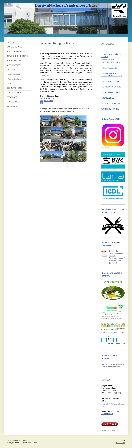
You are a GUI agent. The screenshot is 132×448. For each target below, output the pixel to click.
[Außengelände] (45, 156)
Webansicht (120, 443)
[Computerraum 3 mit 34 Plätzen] (69, 145)
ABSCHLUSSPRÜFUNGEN (111, 62)
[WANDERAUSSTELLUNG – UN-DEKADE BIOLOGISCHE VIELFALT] (113, 326)
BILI (41, 103)
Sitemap (25, 440)
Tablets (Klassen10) (109, 68)
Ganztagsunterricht (47, 98)
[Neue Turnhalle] (57, 133)
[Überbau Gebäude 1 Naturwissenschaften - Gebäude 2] (45, 121)
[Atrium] (57, 121)
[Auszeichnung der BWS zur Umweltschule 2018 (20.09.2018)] (113, 309)
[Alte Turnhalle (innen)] (45, 133)
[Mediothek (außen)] (69, 133)
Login (123, 440)
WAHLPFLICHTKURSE (110, 109)
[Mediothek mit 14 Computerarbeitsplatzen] (45, 145)
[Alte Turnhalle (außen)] (80, 121)
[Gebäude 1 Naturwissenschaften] (69, 121)
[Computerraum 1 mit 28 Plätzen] (57, 145)
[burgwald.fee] (113, 135)
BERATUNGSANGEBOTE (111, 87)
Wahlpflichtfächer (46, 101)
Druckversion (15, 440)
